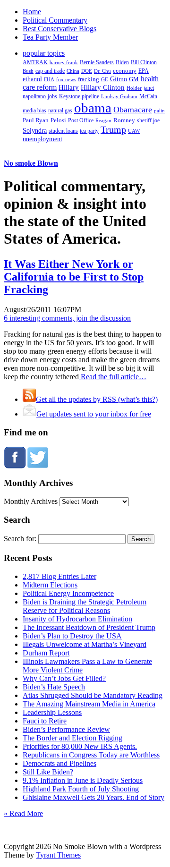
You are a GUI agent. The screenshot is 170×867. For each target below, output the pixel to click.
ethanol (32, 79)
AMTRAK (35, 62)
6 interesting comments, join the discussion (67, 318)
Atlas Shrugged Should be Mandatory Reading (92, 695)
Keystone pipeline (79, 96)
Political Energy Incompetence (68, 593)
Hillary (69, 87)
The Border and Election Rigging (72, 738)
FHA (49, 79)
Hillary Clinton (103, 87)
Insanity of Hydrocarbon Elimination (77, 619)
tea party (89, 131)
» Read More (23, 813)
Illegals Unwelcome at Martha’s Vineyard (84, 644)
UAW (134, 131)
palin (159, 110)
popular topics (44, 53)
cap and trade (50, 71)
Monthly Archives (31, 501)
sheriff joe (148, 120)
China (73, 71)
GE (104, 79)
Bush (28, 71)
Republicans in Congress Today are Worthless (91, 755)
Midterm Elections (50, 585)
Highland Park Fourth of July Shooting (81, 789)
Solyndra (35, 130)
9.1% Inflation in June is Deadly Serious (83, 780)
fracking (88, 79)
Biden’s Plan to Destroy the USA (72, 636)
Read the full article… (112, 377)
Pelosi (58, 120)
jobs (52, 97)
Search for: (20, 539)
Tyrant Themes (58, 855)
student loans (63, 131)
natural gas (60, 110)
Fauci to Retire (45, 721)
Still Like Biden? (48, 772)
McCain (148, 96)
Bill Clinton (144, 62)
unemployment (42, 139)
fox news (66, 79)
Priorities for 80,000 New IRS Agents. (80, 746)
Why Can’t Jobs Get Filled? (64, 678)
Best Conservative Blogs (59, 29)
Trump (113, 129)
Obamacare (132, 109)
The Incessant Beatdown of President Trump (89, 627)
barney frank (64, 62)
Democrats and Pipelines (59, 763)
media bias (34, 111)
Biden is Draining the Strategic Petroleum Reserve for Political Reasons (84, 606)
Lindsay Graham (119, 96)
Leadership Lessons (52, 712)
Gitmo (118, 79)
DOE (86, 71)
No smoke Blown (31, 163)
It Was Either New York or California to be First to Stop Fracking (74, 277)
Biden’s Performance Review (66, 729)
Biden (122, 62)
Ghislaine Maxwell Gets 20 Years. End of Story (93, 797)
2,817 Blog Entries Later (59, 576)
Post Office (81, 121)
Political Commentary (55, 20)
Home (32, 12)
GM (134, 79)
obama (92, 107)
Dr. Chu (102, 71)
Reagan (103, 120)
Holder (134, 88)
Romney (124, 120)
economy (124, 71)
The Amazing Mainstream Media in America (89, 704)
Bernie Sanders (97, 62)
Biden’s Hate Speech (54, 687)
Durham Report (46, 653)
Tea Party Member (50, 37)
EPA (143, 71)
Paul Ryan (36, 120)
